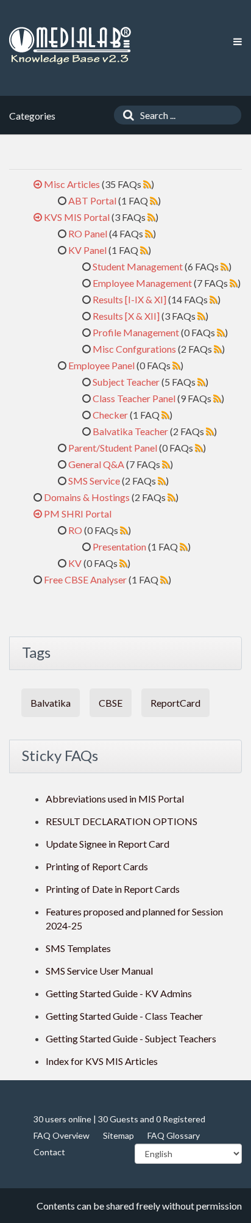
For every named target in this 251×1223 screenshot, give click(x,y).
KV (75, 563)
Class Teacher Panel (134, 398)
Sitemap (118, 1135)
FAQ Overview (62, 1135)
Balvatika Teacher (130, 431)
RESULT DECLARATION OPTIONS (121, 821)
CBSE (110, 703)
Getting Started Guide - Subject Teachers (131, 1038)
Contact (49, 1152)
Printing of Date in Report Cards (113, 889)
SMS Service (94, 480)
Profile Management (136, 332)
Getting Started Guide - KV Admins (119, 993)
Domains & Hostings (87, 497)
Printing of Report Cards (97, 866)
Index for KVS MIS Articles (102, 1061)
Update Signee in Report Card (107, 844)
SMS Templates (78, 948)
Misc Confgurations (134, 349)
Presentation (119, 546)
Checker (110, 414)
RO (75, 530)
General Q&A (96, 464)
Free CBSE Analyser (85, 579)
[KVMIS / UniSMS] (70, 46)
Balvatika (50, 703)
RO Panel (87, 233)
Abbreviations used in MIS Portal (115, 798)
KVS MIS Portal (77, 217)
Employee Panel (101, 365)
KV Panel (87, 250)
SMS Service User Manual (99, 970)
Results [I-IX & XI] (129, 299)
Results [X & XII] (126, 316)
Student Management (138, 266)
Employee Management (142, 283)
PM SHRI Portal (77, 513)
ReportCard (175, 703)
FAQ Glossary (173, 1135)
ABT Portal (92, 200)
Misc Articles (72, 184)
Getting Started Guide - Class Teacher (124, 1016)
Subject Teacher (126, 382)
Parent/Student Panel (112, 447)
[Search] (125, 115)
